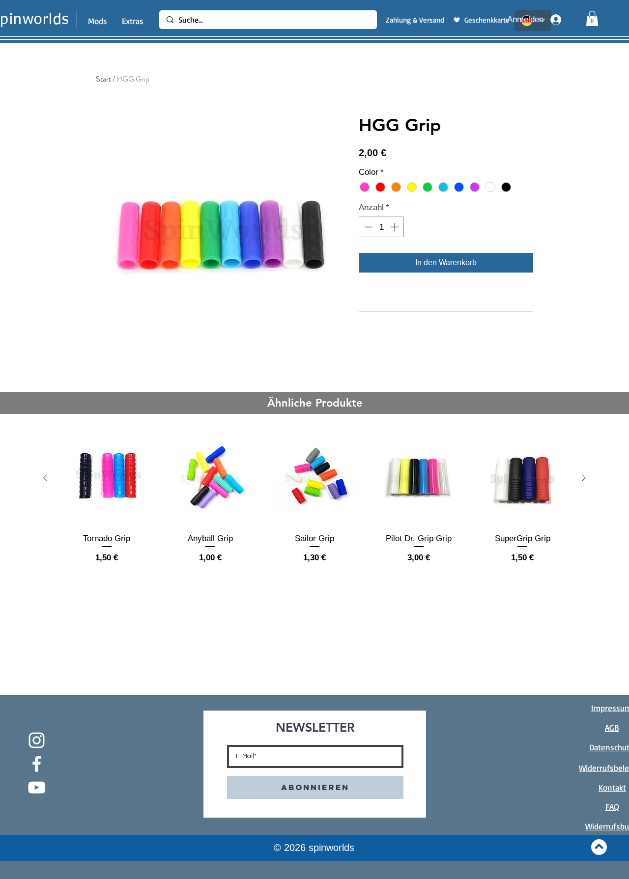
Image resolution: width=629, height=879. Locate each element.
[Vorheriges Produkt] (45, 478)
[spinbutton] (381, 227)
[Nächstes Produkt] (584, 478)
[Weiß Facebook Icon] (36, 763)
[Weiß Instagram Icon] (36, 740)
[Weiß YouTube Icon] (36, 787)
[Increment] (395, 227)
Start (103, 78)
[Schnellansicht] (106, 478)
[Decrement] (367, 227)
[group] (314, 503)
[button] (592, 18)
